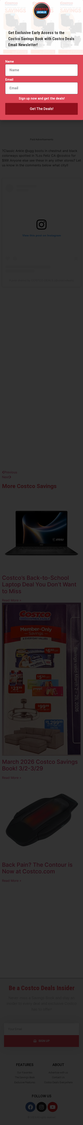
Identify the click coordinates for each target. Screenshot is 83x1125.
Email (9, 79)
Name (9, 61)
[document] (41, 562)
